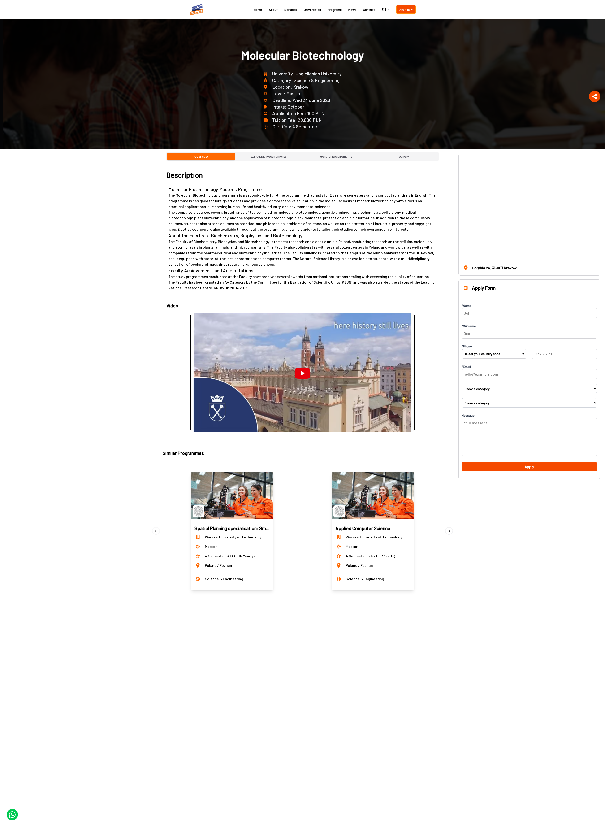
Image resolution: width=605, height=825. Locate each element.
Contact (369, 10)
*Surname (469, 326)
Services (290, 10)
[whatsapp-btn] (12, 814)
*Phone (467, 346)
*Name (466, 306)
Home (258, 10)
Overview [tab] (201, 156)
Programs (335, 10)
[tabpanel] (302, 301)
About (273, 10)
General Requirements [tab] (336, 156)
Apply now (406, 9)
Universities (312, 10)
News (352, 10)
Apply (529, 466)
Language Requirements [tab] (269, 156)
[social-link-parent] (594, 96)
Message (468, 415)
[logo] (197, 9)
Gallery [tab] (404, 156)
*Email (466, 367)
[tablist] (302, 156)
